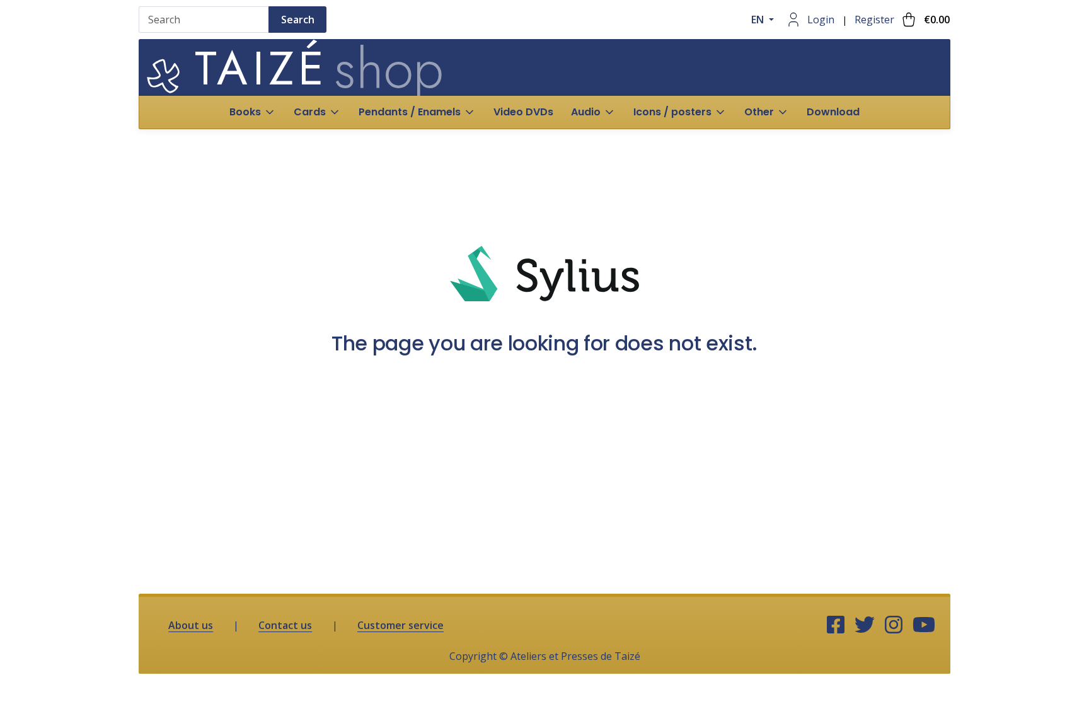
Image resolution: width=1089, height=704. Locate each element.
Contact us (285, 625)
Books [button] (245, 112)
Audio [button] (586, 112)
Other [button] (759, 112)
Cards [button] (310, 112)
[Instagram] (893, 625)
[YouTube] (924, 625)
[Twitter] (865, 625)
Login (820, 19)
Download (833, 112)
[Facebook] (835, 625)
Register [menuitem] (874, 19)
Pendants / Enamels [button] (410, 112)
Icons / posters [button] (672, 112)
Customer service (400, 625)
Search (297, 19)
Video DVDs (523, 112)
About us (190, 625)
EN (758, 19)
